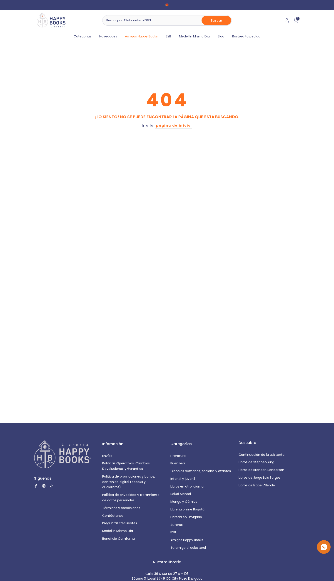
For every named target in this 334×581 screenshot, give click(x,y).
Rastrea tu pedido (246, 36)
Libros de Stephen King (256, 462)
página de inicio (173, 125)
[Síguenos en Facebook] (36, 486)
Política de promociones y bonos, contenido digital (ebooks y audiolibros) (128, 482)
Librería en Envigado (186, 517)
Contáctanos (112, 515)
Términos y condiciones (121, 508)
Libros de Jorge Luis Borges (259, 477)
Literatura (178, 456)
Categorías (82, 36)
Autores (176, 524)
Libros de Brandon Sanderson (261, 470)
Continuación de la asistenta (261, 454)
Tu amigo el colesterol (188, 547)
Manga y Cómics (183, 501)
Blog (221, 36)
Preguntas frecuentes (119, 523)
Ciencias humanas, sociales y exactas (200, 471)
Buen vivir (177, 463)
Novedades (108, 36)
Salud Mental (180, 494)
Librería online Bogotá (187, 509)
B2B (168, 36)
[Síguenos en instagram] (43, 486)
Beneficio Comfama (118, 538)
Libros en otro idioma (187, 486)
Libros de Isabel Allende (257, 485)
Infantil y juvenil (182, 478)
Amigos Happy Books (141, 36)
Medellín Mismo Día (194, 36)
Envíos (107, 456)
